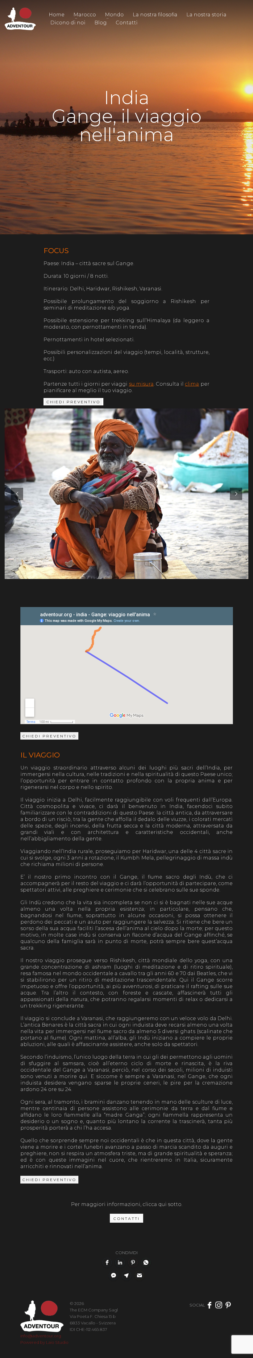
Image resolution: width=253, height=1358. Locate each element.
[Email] (139, 1275)
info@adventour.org (40, 1335)
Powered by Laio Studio (44, 1342)
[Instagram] (218, 1305)
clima (192, 384)
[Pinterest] (228, 1305)
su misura (141, 384)
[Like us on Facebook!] (209, 1305)
